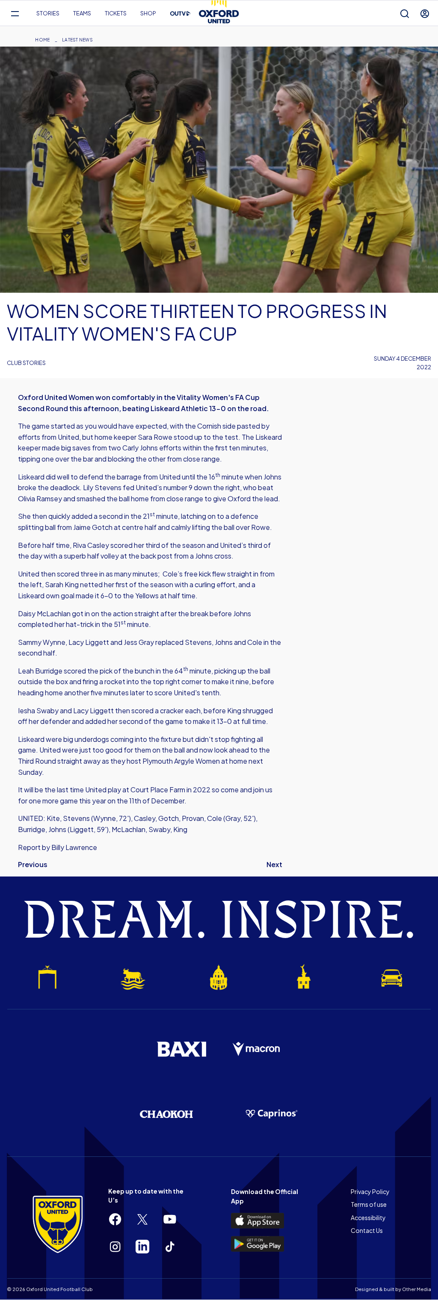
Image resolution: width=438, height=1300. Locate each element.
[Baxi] (181, 1049)
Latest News (77, 39)
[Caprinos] (271, 1114)
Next (274, 864)
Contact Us (367, 1230)
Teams (82, 13)
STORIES (47, 13)
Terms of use (369, 1204)
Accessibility (368, 1217)
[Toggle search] (405, 13)
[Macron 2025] (256, 1049)
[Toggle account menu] (425, 13)
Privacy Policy (370, 1191)
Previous (32, 864)
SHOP (148, 13)
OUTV (180, 13)
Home (42, 39)
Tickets (116, 13)
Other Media (416, 1289)
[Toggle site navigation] (15, 13)
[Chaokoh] (166, 1114)
